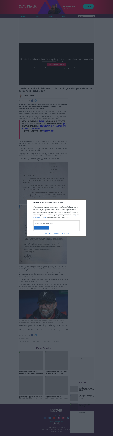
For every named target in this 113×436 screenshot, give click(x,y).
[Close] (83, 202)
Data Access (56, 233)
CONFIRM (42, 228)
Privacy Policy (65, 233)
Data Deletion (48, 233)
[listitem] (56, 223)
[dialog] (56, 218)
